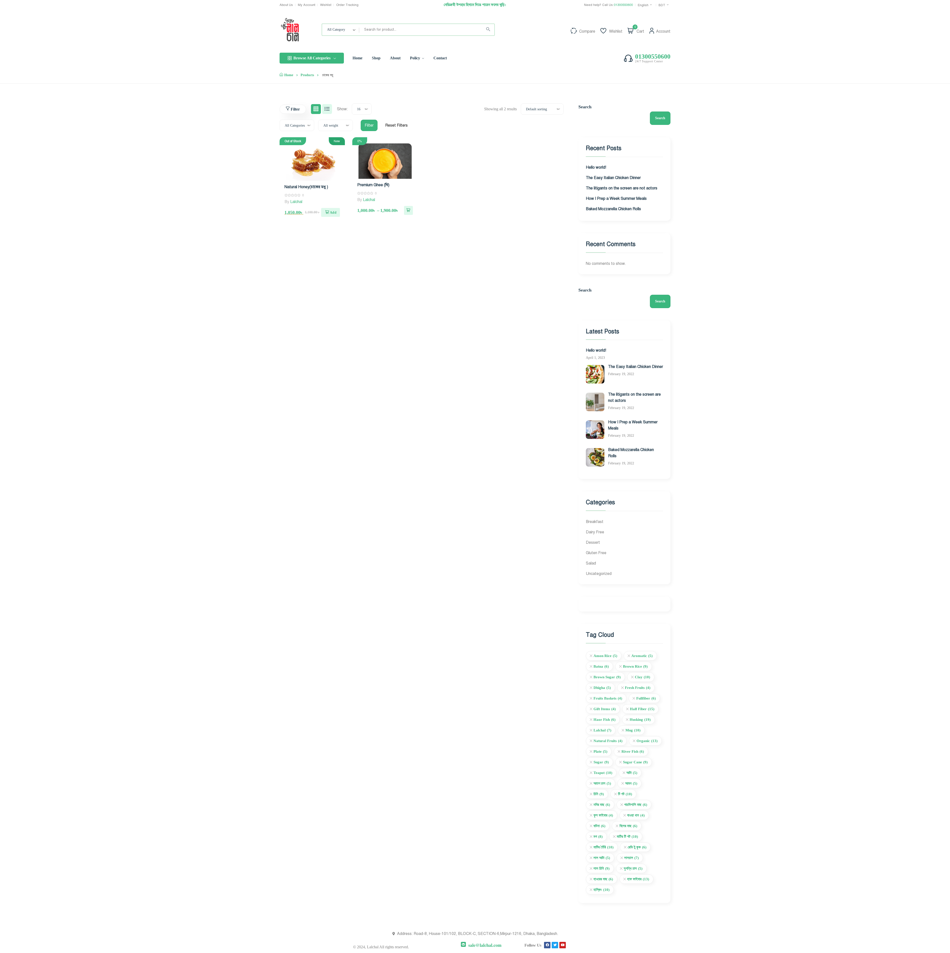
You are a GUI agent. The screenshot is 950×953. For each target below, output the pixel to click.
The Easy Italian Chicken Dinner (613, 177)
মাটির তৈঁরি (604, 847)
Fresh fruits (637, 688)
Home (288, 75)
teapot (603, 773)
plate (600, 751)
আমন (631, 783)
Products (307, 75)
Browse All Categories (312, 58)
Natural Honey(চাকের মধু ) (306, 186)
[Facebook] (547, 945)
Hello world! (596, 167)
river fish (632, 751)
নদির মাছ (602, 805)
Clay (642, 677)
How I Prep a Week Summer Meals (616, 198)
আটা (631, 773)
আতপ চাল (602, 783)
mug (633, 730)
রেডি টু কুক (637, 847)
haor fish (605, 720)
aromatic (642, 656)
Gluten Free (596, 552)
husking (640, 720)
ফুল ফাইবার (603, 815)
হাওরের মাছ (603, 879)
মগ (598, 837)
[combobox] (340, 29)
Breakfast (594, 521)
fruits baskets (608, 698)
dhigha (602, 688)
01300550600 (623, 5)
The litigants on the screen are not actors (621, 188)
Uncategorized (599, 573)
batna (601, 666)
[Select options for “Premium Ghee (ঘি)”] (408, 210)
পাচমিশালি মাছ (635, 805)
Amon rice (605, 656)
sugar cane (635, 762)
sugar (601, 762)
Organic (647, 741)
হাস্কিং (602, 890)
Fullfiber (646, 698)
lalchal (602, 730)
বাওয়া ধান (636, 815)
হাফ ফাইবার (638, 879)
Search (585, 106)
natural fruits (608, 741)
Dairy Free (595, 532)
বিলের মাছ (628, 826)
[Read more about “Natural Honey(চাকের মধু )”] (330, 212)
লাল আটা (602, 858)
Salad (591, 563)
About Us (286, 5)
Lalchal (296, 201)
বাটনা (599, 826)
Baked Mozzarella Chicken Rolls (613, 208)
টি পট (625, 794)
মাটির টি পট (627, 837)
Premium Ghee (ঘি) (373, 184)
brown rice (635, 666)
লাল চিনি (602, 868)
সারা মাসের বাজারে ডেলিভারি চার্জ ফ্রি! (475, 5)
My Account (306, 5)
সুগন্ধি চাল (633, 868)
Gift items (605, 709)
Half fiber (642, 709)
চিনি (599, 794)
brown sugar (607, 677)
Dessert (593, 542)
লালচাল (631, 858)
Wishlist (325, 5)
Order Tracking (347, 5)
